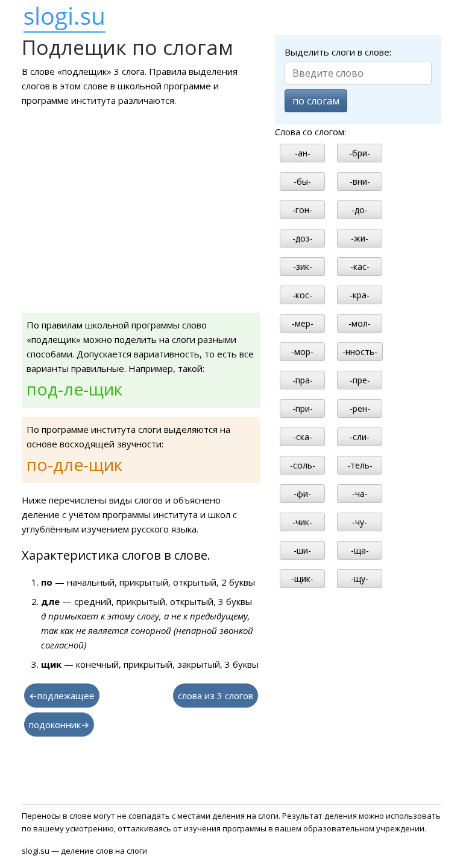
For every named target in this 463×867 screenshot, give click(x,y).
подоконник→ (59, 724)
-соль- (302, 465)
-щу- (359, 578)
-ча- (360, 493)
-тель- (360, 465)
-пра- (302, 380)
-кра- (360, 295)
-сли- (360, 437)
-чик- (302, 522)
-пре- (360, 380)
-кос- (302, 295)
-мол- (359, 323)
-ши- (302, 550)
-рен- (360, 408)
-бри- (359, 153)
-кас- (360, 266)
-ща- (360, 550)
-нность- (359, 351)
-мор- (302, 351)
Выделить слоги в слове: (338, 52)
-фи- (302, 493)
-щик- (302, 578)
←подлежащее (62, 695)
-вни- (360, 181)
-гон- (302, 210)
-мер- (302, 323)
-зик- (302, 266)
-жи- (359, 238)
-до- (359, 210)
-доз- (302, 238)
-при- (302, 408)
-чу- (359, 522)
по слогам (315, 100)
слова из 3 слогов (215, 695)
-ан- (302, 153)
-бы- (302, 181)
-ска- (302, 437)
